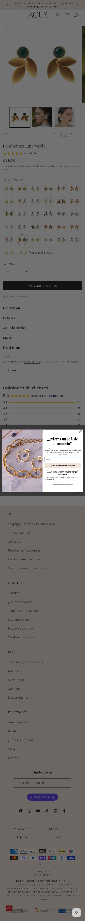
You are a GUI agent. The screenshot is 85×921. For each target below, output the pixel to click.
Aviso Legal (69, 483)
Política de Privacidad (59, 483)
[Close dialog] (80, 431)
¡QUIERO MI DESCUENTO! (63, 466)
